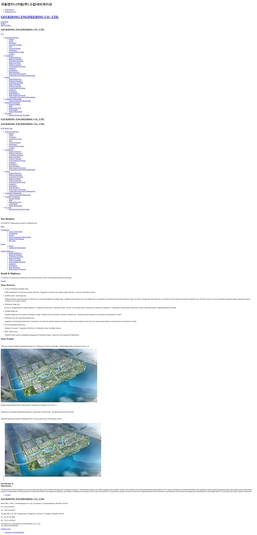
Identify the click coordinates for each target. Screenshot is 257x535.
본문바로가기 (9, 10)
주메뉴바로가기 (10, 12)
